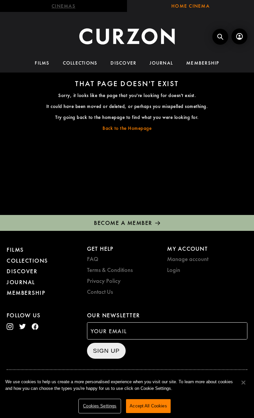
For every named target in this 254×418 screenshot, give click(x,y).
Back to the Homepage (127, 128)
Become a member (123, 223)
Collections (80, 63)
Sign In (239, 36)
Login (173, 270)
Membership (202, 63)
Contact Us (100, 291)
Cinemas (63, 6)
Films (42, 63)
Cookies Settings (99, 405)
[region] (127, 395)
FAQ (92, 259)
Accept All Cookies (148, 405)
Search (220, 37)
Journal (161, 63)
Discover (123, 63)
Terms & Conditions (110, 270)
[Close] (243, 382)
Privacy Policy (104, 281)
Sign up (106, 350)
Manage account (187, 259)
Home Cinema (190, 6)
